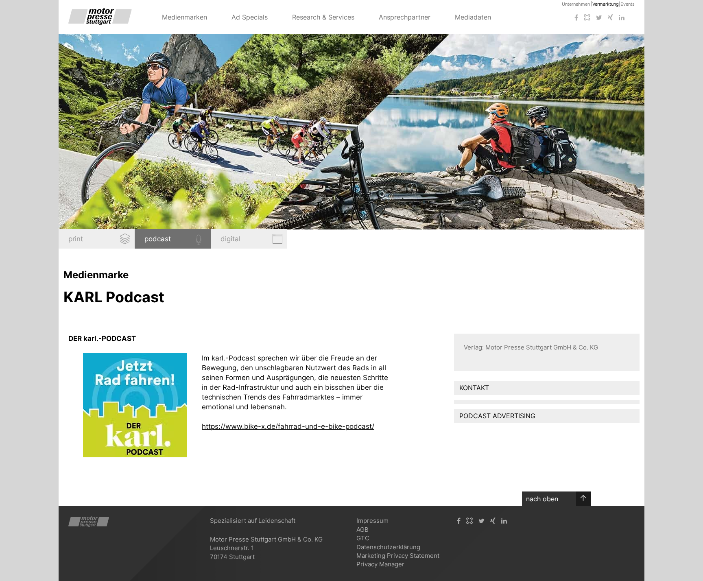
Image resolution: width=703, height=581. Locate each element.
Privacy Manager (380, 564)
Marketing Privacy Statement (397, 555)
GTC (362, 538)
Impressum (372, 520)
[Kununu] (587, 17)
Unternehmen (576, 4)
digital (230, 239)
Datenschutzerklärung (388, 547)
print (75, 239)
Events (627, 4)
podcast (157, 239)
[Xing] (610, 17)
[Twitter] (599, 17)
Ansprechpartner (404, 17)
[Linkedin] (621, 17)
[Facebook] (576, 17)
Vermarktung (605, 4)
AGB (362, 529)
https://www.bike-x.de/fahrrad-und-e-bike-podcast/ (288, 426)
